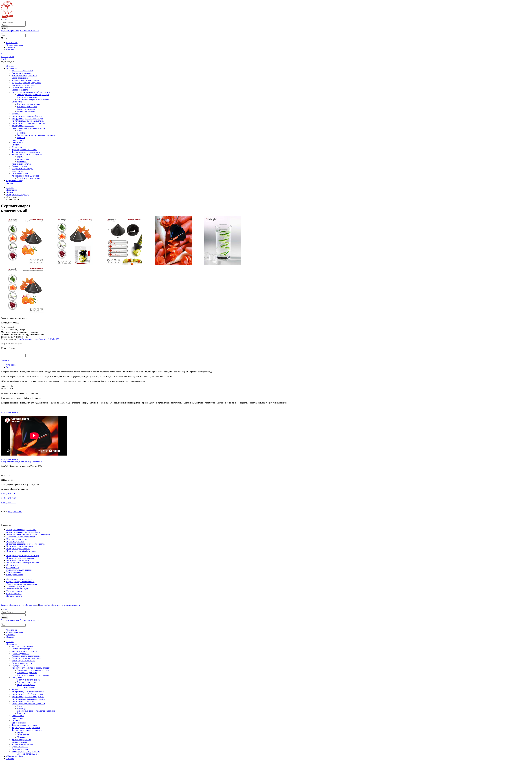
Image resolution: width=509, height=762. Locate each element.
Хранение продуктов (21, 164)
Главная (10, 66)
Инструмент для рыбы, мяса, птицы (28, 121)
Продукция (11, 68)
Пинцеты (16, 145)
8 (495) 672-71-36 (8, 498)
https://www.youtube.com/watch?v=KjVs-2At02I (38, 339)
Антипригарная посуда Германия (21, 529)
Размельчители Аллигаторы (19, 570)
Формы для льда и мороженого (26, 152)
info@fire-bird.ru (15, 511)
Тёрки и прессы (19, 147)
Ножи (19, 130)
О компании (11, 42)
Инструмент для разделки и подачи (33, 99)
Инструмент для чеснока (23, 126)
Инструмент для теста (27, 97)
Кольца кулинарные (26, 109)
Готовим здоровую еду (22, 87)
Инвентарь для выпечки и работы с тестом (31, 92)
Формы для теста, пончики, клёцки (33, 94)
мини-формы (23, 159)
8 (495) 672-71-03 (8, 493)
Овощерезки (17, 142)
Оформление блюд (14, 180)
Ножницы (21, 133)
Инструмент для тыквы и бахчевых (28, 116)
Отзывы (10, 50)
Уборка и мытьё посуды (22, 169)
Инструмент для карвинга (18, 549)
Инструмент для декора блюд (19, 546)
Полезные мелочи (20, 173)
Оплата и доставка (14, 45)
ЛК (6, 20)
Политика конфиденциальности (65, 605)
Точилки (21, 137)
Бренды (4, 605)
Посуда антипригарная (22, 73)
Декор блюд (17, 102)
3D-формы (22, 161)
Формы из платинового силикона (27, 154)
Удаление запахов (20, 171)
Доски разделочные (20, 78)
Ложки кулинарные (26, 111)
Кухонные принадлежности (24, 75)
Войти (4, 28)
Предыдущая (7, 462)
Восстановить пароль (29, 30)
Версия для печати (9, 412)
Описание (11, 365)
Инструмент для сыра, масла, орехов (28, 123)
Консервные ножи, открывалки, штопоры (36, 135)
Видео (9, 367)
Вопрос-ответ (31, 605)
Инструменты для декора (28, 104)
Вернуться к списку (22, 462)
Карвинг (15, 114)
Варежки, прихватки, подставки (26, 82)
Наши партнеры (16, 605)
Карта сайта (44, 605)
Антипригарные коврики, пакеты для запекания (28, 534)
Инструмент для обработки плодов (27, 118)
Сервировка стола (20, 90)
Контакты (10, 47)
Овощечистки (18, 140)
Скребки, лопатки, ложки (28, 178)
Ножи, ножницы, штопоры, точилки (28, 128)
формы (20, 157)
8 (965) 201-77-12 (8, 502)
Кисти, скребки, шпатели (23, 85)
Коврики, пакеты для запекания (26, 80)
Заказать (5, 360)
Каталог (10, 183)
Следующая (37, 462)
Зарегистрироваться (10, 30)
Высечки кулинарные (27, 106)
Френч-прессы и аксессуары (24, 149)
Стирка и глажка (19, 166)
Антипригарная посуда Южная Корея (23, 532)
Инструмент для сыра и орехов (20, 558)
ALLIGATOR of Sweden (22, 71)
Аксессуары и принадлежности (26, 176)
